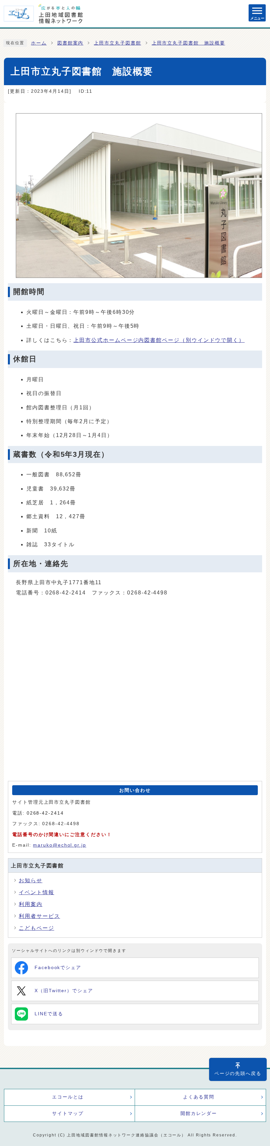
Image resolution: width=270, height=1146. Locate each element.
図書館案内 (70, 43)
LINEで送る (49, 1013)
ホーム (39, 43)
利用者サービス (39, 916)
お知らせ (30, 880)
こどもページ (36, 928)
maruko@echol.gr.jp (59, 845)
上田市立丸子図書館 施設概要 (188, 43)
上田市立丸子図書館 (117, 43)
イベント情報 (36, 892)
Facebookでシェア (58, 967)
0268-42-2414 (45, 813)
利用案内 (30, 904)
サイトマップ (68, 1113)
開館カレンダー (198, 1113)
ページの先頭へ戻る (237, 1073)
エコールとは (68, 1097)
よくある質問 (199, 1097)
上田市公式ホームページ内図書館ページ (159, 340)
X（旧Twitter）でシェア (64, 990)
